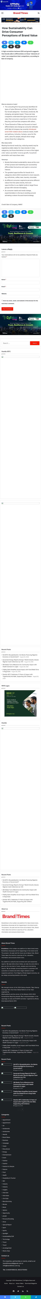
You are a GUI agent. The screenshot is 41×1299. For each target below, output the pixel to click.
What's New (6, 1251)
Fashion (5, 1160)
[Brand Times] (20, 13)
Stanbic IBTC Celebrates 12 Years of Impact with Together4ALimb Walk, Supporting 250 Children (24, 1102)
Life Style (5, 1198)
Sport (4, 1227)
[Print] (17, 46)
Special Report (7, 1224)
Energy (5, 1152)
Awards (5, 1134)
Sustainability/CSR (8, 1236)
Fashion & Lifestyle (8, 1166)
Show (4, 1222)
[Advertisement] (20, 82)
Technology (6, 1239)
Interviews (6, 1195)
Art (3, 1125)
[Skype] (17, 42)
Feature (5, 1169)
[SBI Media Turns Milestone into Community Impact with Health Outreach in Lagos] (6, 1085)
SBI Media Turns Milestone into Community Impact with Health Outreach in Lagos (23, 1084)
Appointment (6, 1120)
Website (4, 293)
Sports (5, 1230)
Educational (6, 1149)
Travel (4, 1242)
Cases (4, 1146)
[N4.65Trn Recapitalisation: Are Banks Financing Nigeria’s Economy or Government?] (6, 1066)
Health (5, 1175)
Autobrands (6, 1128)
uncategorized (7, 1248)
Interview (5, 1192)
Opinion (5, 1210)
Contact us (20, 1286)
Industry (5, 1184)
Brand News (6, 1137)
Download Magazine (31, 1283)
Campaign (6, 1143)
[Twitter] (11, 42)
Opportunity (6, 1213)
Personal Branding (8, 1219)
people (5, 1216)
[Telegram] (4, 46)
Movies (5, 1204)
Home (6, 1283)
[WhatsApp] (30, 42)
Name (4, 279)
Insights (5, 1189)
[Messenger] (24, 42)
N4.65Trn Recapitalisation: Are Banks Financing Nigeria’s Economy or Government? (25, 1066)
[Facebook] (4, 42)
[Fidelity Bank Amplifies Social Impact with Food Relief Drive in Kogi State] (6, 1094)
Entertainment (7, 1155)
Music (4, 1207)
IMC (4, 1181)
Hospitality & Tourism (9, 1178)
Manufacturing (7, 1201)
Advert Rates (20, 1283)
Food (4, 1172)
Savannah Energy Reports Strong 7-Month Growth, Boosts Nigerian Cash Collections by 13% (25, 1075)
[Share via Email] (11, 46)
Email (4, 286)
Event (4, 1157)
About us (11, 1283)
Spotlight (5, 1233)
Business (5, 1140)
